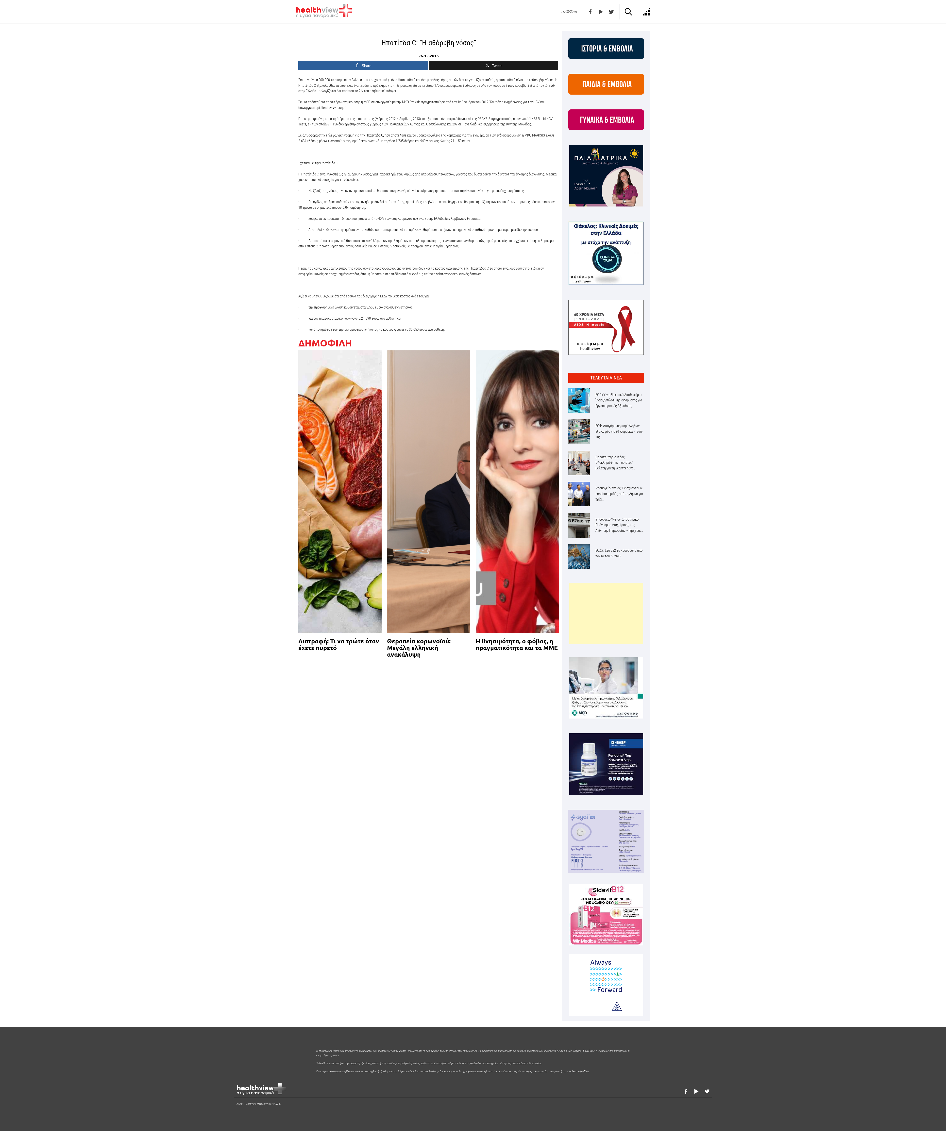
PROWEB (276, 1104)
